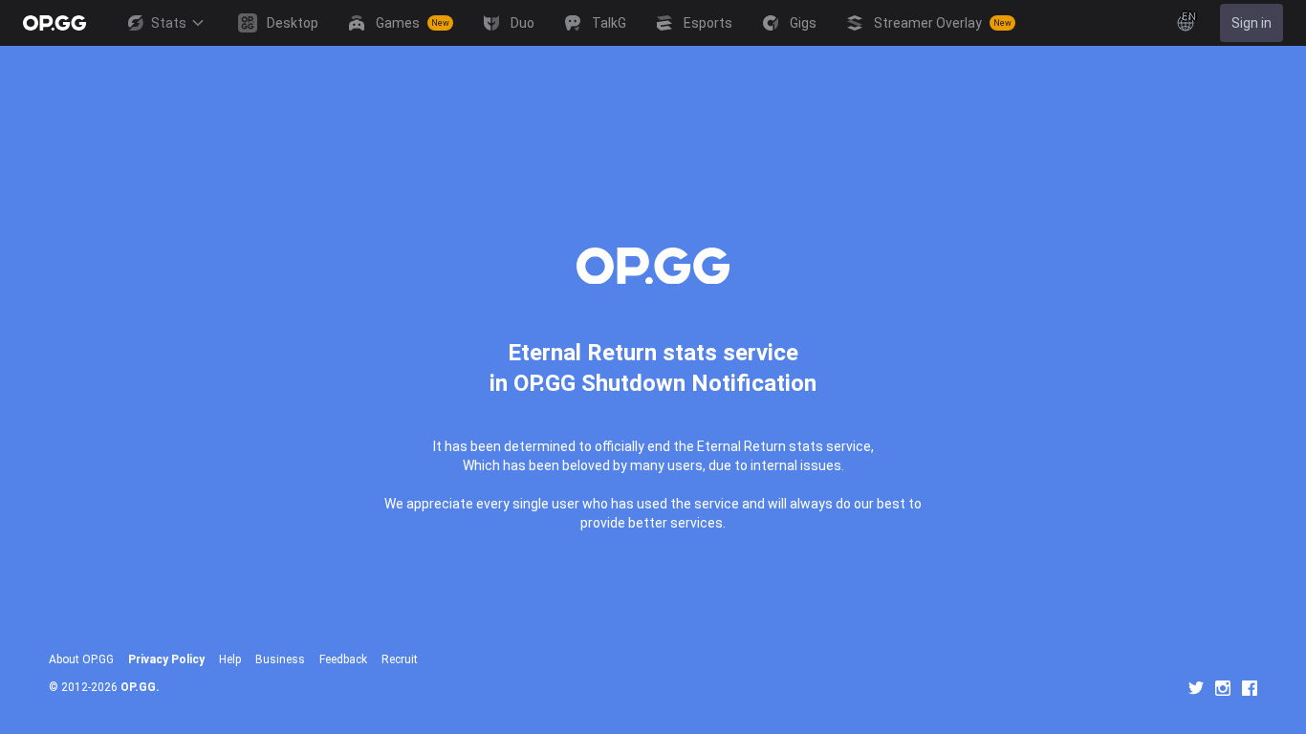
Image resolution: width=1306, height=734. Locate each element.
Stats (168, 23)
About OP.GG (81, 659)
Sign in (1251, 23)
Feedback (343, 659)
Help (230, 659)
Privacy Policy (166, 659)
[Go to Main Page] (54, 23)
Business (280, 659)
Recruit (399, 659)
